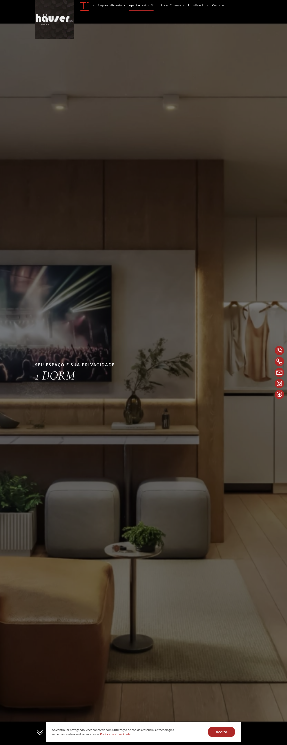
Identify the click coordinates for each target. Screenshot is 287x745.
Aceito (221, 732)
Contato (218, 5)
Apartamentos (139, 5)
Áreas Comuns (170, 5)
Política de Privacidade (115, 734)
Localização (196, 5)
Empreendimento (110, 5)
